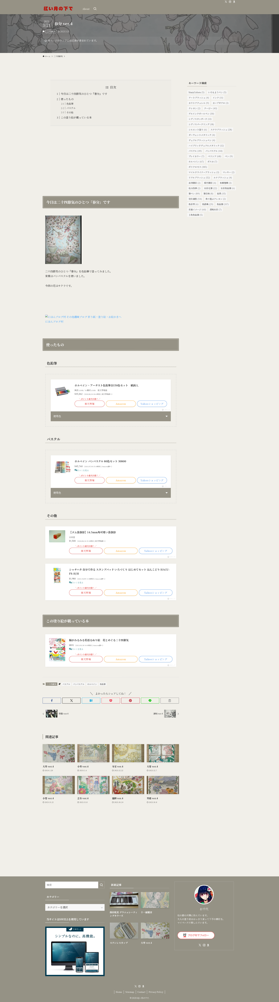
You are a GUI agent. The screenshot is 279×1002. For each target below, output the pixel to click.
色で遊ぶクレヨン (216, 198)
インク (218, 97)
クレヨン (194, 108)
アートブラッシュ (199, 97)
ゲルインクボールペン (201, 113)
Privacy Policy (156, 991)
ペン (229, 156)
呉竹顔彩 (210, 182)
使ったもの (67, 99)
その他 (70, 112)
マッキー (228, 172)
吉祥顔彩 (194, 182)
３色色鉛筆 (196, 214)
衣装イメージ (197, 209)
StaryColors (196, 92)
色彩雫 (193, 204)
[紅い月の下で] (58, 9)
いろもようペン (217, 92)
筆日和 (208, 193)
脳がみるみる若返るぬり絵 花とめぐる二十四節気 (99, 640)
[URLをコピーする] (169, 700)
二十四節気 (50, 31)
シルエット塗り (198, 129)
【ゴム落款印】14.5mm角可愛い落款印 (92, 532)
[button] (52, 700)
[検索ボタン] (94, 9)
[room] (234, 2)
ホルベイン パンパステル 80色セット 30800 (100, 461)
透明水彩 (216, 209)
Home (119, 991)
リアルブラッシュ (199, 177)
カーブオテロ (220, 102)
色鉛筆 (70, 103)
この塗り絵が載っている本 (76, 117)
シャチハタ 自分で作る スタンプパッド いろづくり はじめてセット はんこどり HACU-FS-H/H (119, 572)
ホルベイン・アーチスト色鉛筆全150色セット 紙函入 (106, 385)
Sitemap (129, 991)
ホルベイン (92, 684)
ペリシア (214, 156)
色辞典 (207, 204)
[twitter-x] (226, 2)
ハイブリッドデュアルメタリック (206, 145)
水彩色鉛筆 (228, 188)
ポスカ (212, 161)
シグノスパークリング (201, 124)
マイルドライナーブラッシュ (204, 172)
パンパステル (78, 684)
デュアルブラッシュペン (202, 140)
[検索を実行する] (101, 885)
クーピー (210, 108)
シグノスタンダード (200, 118)
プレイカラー (196, 156)
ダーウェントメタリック (202, 134)
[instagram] (230, 2)
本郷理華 (226, 182)
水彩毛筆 (210, 188)
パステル (71, 108)
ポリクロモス (198, 166)
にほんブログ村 (54, 321)
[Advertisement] (110, 158)
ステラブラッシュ (221, 129)
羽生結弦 (195, 198)
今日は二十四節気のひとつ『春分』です (84, 94)
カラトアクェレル (199, 102)
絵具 (221, 193)
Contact (141, 991)
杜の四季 (194, 188)
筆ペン (194, 193)
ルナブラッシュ (223, 177)
